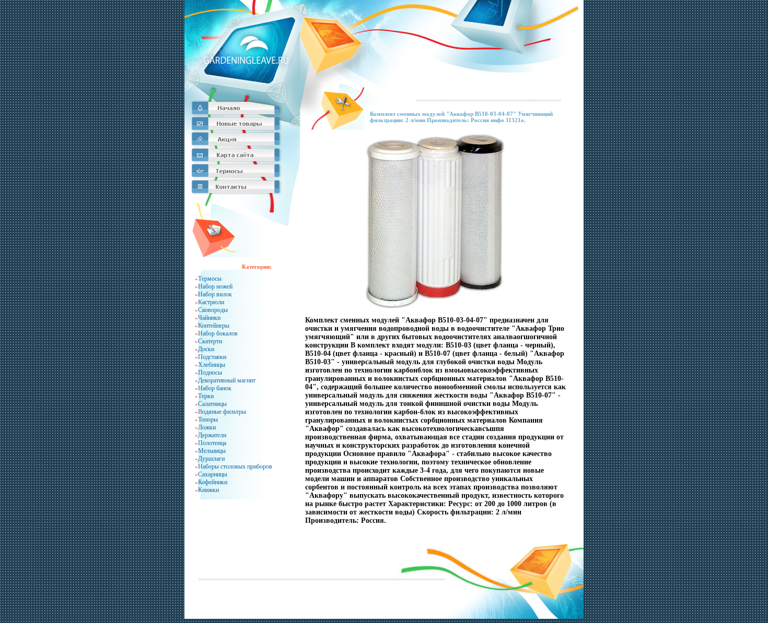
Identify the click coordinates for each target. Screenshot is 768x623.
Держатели (212, 435)
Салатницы (212, 404)
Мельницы (212, 450)
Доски (206, 349)
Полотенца (212, 443)
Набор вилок (215, 294)
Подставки (212, 357)
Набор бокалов (218, 333)
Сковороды (213, 310)
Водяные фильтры (222, 411)
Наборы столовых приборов (235, 466)
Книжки (208, 490)
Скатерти (210, 341)
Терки (206, 396)
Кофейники (212, 482)
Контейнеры (213, 325)
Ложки (207, 427)
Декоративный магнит (226, 380)
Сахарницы (212, 474)
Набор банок (214, 388)
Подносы (210, 372)
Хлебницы (211, 364)
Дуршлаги (211, 458)
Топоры (208, 419)
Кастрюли (211, 302)
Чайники (209, 317)
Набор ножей (215, 286)
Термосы (210, 278)
